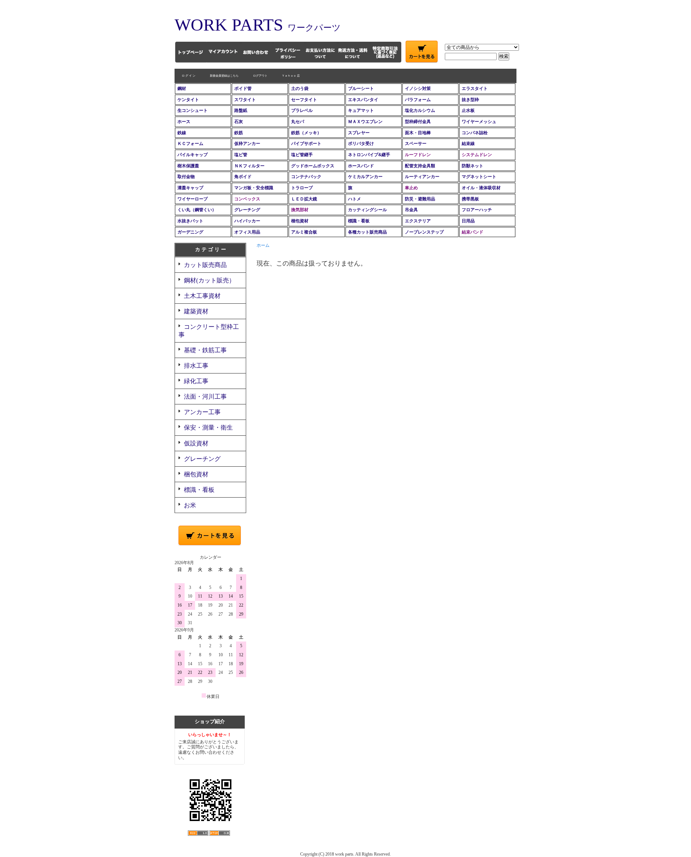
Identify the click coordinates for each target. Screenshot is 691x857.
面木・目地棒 (418, 132)
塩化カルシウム (420, 110)
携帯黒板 (470, 198)
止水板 (468, 110)
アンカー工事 (202, 412)
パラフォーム (418, 99)
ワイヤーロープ (192, 198)
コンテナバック (306, 176)
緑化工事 (196, 381)
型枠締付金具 (418, 121)
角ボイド (243, 176)
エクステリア (418, 220)
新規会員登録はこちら (224, 75)
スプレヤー (359, 132)
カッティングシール (367, 209)
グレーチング (247, 209)
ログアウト (260, 75)
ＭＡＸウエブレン (365, 121)
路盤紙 (240, 110)
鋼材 (181, 88)
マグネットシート (479, 176)
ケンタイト (188, 99)
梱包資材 (299, 220)
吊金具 (411, 209)
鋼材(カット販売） (209, 280)
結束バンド (472, 232)
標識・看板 (359, 220)
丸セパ (297, 121)
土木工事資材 (202, 296)
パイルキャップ (192, 154)
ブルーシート (361, 88)
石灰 (238, 121)
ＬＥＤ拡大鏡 (304, 198)
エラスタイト (475, 88)
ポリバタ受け (361, 143)
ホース (183, 121)
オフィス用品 (247, 232)
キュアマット (361, 110)
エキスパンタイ (363, 99)
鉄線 (181, 132)
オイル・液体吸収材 (481, 187)
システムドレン (477, 154)
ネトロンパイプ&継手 (369, 154)
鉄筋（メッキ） (306, 132)
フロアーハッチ (477, 209)
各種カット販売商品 (367, 232)
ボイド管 (243, 88)
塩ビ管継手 (302, 154)
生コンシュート (192, 110)
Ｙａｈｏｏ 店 (291, 75)
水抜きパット (190, 220)
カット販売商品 (205, 265)
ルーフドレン (418, 154)
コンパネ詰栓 (475, 132)
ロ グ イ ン (188, 75)
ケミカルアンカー (365, 176)
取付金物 (186, 176)
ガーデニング (190, 232)
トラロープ (302, 187)
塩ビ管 (240, 154)
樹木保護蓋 (188, 165)
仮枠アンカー (247, 143)
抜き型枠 (470, 99)
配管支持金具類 (420, 165)
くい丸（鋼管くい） (196, 209)
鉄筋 (238, 132)
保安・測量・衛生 (208, 427)
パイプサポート (306, 143)
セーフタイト (304, 99)
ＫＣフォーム (190, 143)
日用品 (468, 220)
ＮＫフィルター (249, 165)
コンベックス (247, 198)
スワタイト (245, 99)
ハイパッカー (247, 220)
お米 (190, 505)
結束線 (468, 143)
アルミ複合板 (304, 232)
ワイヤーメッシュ (479, 121)
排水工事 (196, 365)
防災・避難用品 (420, 198)
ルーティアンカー (422, 176)
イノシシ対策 (418, 88)
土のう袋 (299, 88)
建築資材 (196, 311)
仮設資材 (196, 443)
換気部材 (299, 209)
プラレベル (302, 110)
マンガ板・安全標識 (253, 187)
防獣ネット (472, 165)
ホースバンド (361, 165)
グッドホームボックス (312, 165)
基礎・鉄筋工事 (205, 350)
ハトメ (354, 198)
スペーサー (415, 143)
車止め (411, 187)
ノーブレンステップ (424, 232)
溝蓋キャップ (190, 187)
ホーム (263, 245)
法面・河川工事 (205, 396)
